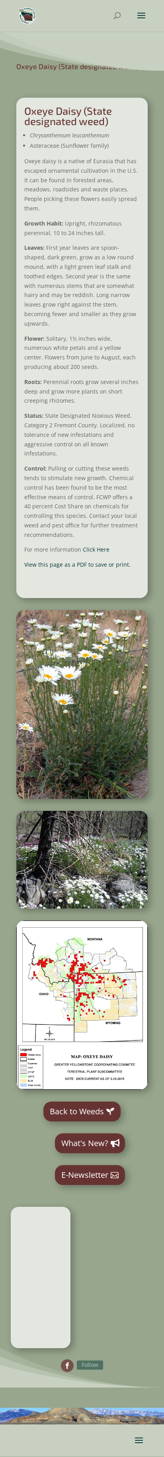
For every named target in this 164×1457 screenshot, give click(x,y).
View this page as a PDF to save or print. (77, 564)
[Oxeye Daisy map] (82, 1087)
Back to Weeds (77, 1111)
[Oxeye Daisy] (82, 797)
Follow (90, 1364)
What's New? (84, 1143)
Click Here (95, 549)
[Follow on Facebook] (67, 1365)
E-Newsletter (84, 1174)
